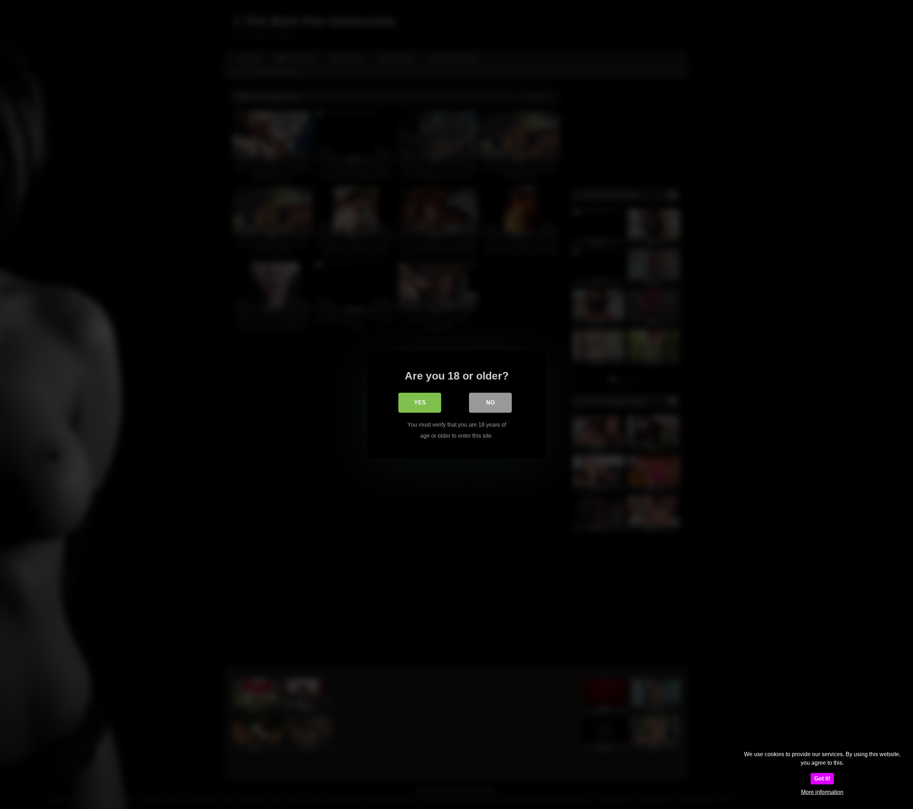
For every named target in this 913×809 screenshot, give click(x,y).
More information (822, 792)
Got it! (822, 778)
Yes (420, 403)
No (490, 403)
